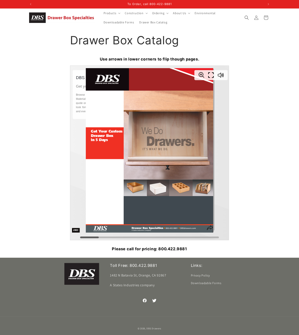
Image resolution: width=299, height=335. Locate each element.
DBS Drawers (153, 328)
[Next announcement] (268, 4)
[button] (111, 13)
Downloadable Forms (206, 283)
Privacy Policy (200, 275)
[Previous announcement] (30, 4)
